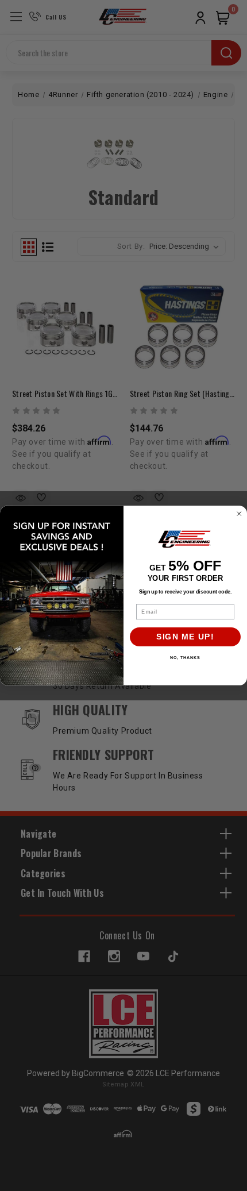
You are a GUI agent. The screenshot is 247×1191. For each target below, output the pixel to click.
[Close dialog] (239, 514)
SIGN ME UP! (185, 637)
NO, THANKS (185, 658)
